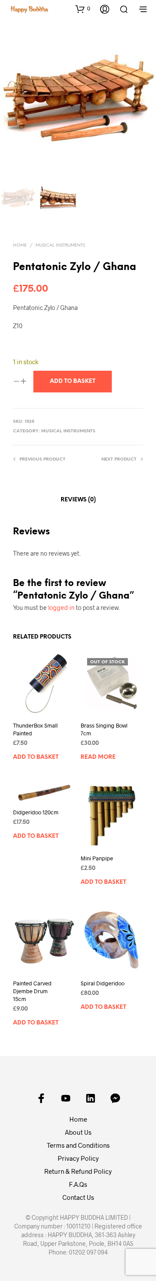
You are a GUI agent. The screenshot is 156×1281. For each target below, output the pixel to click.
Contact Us (78, 1197)
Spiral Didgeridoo (102, 983)
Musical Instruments (60, 245)
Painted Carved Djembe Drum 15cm (32, 991)
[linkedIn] (90, 1098)
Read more (98, 757)
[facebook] (41, 1098)
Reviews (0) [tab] (78, 500)
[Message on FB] (115, 1098)
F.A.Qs (78, 1184)
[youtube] (66, 1098)
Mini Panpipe (97, 858)
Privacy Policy (78, 1158)
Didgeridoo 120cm (35, 812)
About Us (78, 1132)
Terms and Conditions (78, 1145)
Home (20, 245)
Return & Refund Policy (78, 1171)
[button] (82, 8)
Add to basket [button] (35, 757)
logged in (61, 607)
